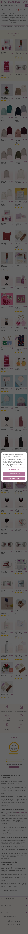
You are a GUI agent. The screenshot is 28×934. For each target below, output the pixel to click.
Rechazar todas (14, 474)
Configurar (15, 469)
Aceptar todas (15, 478)
